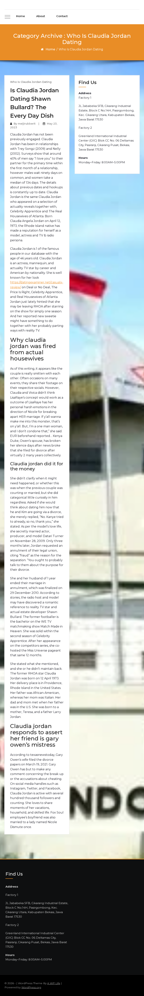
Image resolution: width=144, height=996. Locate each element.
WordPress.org (31, 987)
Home (20, 16)
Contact (62, 16)
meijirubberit (27, 123)
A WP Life (53, 983)
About (40, 16)
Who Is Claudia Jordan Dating (31, 82)
